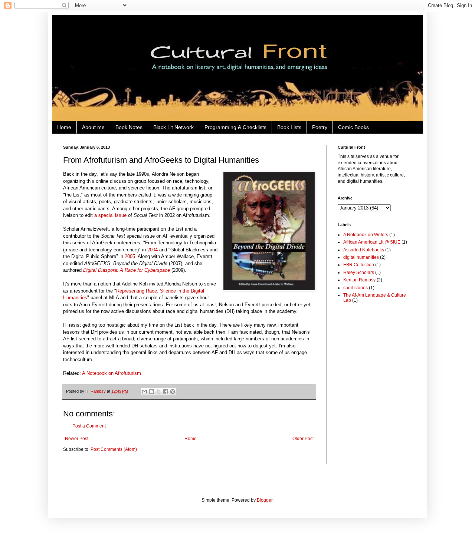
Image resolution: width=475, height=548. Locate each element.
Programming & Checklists (235, 127)
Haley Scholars (358, 272)
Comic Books (353, 127)
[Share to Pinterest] (172, 391)
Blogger (264, 500)
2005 (130, 256)
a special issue (110, 215)
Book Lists (289, 127)
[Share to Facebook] (165, 391)
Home (64, 127)
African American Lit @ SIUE (371, 242)
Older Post (303, 438)
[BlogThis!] (151, 391)
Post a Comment (89, 426)
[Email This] (144, 391)
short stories (355, 287)
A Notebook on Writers (365, 234)
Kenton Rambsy (359, 280)
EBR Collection (358, 264)
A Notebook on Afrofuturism (111, 373)
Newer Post (76, 438)
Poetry (319, 127)
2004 (152, 249)
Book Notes (128, 127)
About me (93, 127)
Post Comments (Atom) (114, 449)
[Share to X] (158, 391)
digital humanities (361, 257)
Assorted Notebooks (363, 249)
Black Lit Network (173, 127)
